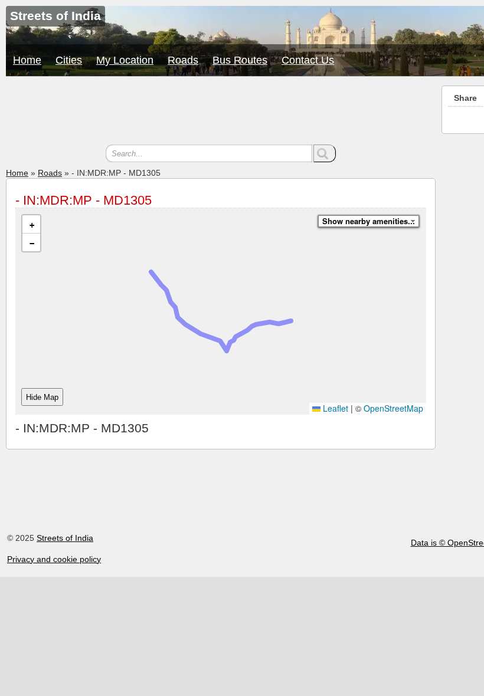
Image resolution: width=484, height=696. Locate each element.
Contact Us (308, 60)
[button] (31, 224)
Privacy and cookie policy (54, 559)
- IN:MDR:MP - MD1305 (83, 200)
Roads (183, 60)
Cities (68, 60)
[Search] (324, 153)
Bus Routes (239, 60)
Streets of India (65, 538)
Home (27, 60)
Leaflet (334, 408)
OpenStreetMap (393, 408)
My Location (124, 60)
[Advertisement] (221, 112)
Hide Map (42, 397)
